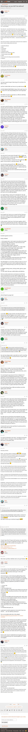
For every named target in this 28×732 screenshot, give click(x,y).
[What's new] (24, 1)
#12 (26, 342)
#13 (26, 365)
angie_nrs (3, 8)
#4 (26, 130)
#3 (26, 104)
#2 (26, 80)
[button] (1, 1)
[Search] (26, 1)
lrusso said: (3, 305)
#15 (26, 435)
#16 (26, 448)
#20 (26, 645)
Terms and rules (9, 730)
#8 (26, 233)
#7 (26, 212)
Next (14, 704)
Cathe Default (4, 729)
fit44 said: (3, 345)
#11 (26, 327)
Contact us (3, 730)
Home (23, 730)
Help (20, 730)
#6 (26, 178)
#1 (26, 15)
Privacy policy (15, 730)
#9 (26, 292)
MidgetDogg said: (4, 508)
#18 (26, 556)
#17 (26, 505)
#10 (26, 303)
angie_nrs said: (4, 526)
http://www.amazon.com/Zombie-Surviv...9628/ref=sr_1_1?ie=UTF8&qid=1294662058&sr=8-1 (9, 547)
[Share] (25, 16)
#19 (26, 566)
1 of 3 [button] (10, 704)
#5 (26, 153)
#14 (26, 396)
